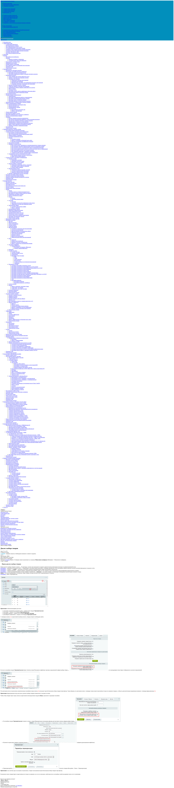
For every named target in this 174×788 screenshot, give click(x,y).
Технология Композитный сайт (10, 16)
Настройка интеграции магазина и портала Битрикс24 (21, 428)
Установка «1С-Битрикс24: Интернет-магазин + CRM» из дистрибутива (28, 437)
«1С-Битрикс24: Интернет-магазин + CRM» (16, 432)
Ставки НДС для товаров (17, 287)
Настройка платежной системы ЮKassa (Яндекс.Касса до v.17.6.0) (26, 268)
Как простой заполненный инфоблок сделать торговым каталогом (24, 119)
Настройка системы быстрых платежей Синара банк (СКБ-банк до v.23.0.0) (28, 274)
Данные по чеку (15, 374)
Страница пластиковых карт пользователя (18, 417)
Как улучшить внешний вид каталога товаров (16, 404)
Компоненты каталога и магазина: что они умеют (14, 401)
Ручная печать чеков (10, 394)
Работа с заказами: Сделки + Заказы (17, 447)
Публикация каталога (11, 93)
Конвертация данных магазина (13, 188)
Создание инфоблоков (14, 481)
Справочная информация (12, 44)
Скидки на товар (13, 158)
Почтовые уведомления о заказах (16, 216)
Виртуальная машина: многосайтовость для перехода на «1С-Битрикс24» (28, 441)
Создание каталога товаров (12, 477)
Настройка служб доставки (17, 255)
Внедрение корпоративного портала (11, 31)
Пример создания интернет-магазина (11, 458)
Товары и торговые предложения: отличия (18, 77)
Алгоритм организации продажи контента (21, 344)
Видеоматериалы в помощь (12, 45)
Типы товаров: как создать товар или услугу (19, 76)
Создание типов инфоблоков (15, 480)
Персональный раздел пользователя (14, 406)
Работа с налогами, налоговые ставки (20, 286)
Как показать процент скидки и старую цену (21, 155)
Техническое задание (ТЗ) (12, 462)
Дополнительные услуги (17, 253)
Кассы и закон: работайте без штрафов (12, 353)
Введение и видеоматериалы (12, 459)
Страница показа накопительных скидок (18, 416)
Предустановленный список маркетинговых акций (21, 134)
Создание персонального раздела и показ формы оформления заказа (27, 349)
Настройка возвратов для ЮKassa (22, 282)
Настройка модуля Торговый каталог (17, 466)
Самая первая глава (7, 43)
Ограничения (14, 254)
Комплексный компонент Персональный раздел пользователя (23, 409)
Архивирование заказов (14, 209)
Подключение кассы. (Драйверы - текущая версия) (23, 378)
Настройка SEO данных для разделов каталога (19, 486)
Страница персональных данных (16, 412)
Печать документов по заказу (15, 195)
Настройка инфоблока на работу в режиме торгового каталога (23, 74)
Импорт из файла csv (13, 302)
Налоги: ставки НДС (13, 475)
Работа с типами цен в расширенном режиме (21, 243)
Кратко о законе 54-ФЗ (11, 355)
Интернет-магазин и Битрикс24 (10, 423)
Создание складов (13, 502)
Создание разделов (13, 485)
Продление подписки (14, 325)
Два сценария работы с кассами (13, 356)
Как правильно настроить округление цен (15, 185)
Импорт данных (15, 304)
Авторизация (4, 39)
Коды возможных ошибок (17, 388)
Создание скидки (13, 493)
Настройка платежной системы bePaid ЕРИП (21, 277)
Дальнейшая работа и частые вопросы (17, 430)
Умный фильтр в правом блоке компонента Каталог (21, 123)
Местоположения (13, 227)
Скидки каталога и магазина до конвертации (16, 157)
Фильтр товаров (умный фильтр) (13, 94)
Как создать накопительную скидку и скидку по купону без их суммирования (29, 148)
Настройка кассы (15, 382)
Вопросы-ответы (10, 398)
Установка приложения (16, 380)
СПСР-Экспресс (18, 259)
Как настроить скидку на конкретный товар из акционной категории (27, 147)
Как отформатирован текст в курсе (14, 47)
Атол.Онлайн (14, 362)
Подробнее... (3, 568)
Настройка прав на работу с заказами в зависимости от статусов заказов (25, 468)
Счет (12, 279)
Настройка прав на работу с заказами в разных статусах (24, 350)
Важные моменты (15, 448)
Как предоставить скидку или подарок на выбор (22, 150)
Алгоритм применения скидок (16, 136)
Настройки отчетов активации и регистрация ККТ (26, 365)
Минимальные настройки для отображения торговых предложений (27, 82)
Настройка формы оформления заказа (17, 446)
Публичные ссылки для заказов (16, 214)
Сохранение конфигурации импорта (19, 306)
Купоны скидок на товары (17, 162)
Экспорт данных (10, 504)
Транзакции (11, 318)
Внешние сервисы (15, 234)
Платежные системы (13, 264)
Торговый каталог (7, 69)
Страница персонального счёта (16, 410)
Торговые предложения (14, 79)
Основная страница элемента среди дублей (16, 403)
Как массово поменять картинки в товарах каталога (21, 120)
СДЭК (15, 258)
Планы (10, 313)
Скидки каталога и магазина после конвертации (17, 131)
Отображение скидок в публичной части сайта (19, 153)
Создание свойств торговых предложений (18, 484)
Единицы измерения (13, 290)
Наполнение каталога (11, 75)
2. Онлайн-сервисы (13, 360)
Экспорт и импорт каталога (15, 295)
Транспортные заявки (14, 205)
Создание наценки (15, 474)
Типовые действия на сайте (12, 52)
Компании (11, 249)
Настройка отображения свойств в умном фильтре (20, 97)
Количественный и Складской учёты (17, 104)
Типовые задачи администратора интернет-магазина (18, 49)
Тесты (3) (5, 507)
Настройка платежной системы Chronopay (21, 275)
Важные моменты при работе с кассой (23, 367)
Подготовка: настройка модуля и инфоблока (16, 71)
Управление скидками (16, 160)
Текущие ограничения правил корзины (15, 175)
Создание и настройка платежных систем (21, 265)
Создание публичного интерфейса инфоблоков (22, 347)
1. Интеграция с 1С (13, 358)
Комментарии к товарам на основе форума (18, 121)
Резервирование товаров (14, 107)
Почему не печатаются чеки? (18, 373)
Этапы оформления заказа (15, 211)
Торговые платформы (14, 244)
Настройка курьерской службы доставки (20, 497)
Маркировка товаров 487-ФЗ (12, 218)
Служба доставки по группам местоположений (25, 261)
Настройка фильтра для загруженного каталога (20, 101)
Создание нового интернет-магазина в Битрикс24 (23, 439)
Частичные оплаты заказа (17, 199)
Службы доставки (13, 250)
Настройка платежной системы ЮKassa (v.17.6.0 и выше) (24, 266)
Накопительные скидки (14, 168)
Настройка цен (12, 471)
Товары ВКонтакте (15, 245)
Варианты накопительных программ (19, 172)
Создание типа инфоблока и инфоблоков (20, 346)
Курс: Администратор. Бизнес (7, 1)
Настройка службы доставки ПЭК (19, 496)
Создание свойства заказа (15, 500)
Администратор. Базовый (9, 8)
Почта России (17, 260)
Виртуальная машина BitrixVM (10, 27)
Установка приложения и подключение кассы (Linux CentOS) (25, 383)
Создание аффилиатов (14, 314)
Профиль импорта (13, 297)
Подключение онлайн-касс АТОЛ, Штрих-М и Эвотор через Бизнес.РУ (28, 368)
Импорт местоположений (17, 236)
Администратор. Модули (9, 10)
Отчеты (8, 329)
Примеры (8, 117)
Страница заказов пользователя (16, 411)
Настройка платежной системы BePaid (20, 276)
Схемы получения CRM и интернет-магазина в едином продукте (26, 436)
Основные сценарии (16, 449)
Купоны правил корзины (17, 167)
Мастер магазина (13, 222)
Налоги (10, 285)
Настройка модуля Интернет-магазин (17, 476)
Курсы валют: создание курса (13, 61)
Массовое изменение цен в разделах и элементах (17, 114)
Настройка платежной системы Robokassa (21, 269)
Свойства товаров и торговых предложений (19, 86)
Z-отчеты (13, 385)
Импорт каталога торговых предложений (21, 308)
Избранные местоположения (18, 232)
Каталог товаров (10, 187)
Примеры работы (10, 336)
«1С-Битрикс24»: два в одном (15, 433)
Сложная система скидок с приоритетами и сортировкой (24, 152)
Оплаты (10, 196)
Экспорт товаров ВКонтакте (20, 248)
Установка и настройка (8, 5)
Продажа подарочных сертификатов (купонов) (22, 141)
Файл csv (13, 303)
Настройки (14, 339)
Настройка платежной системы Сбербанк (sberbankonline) (24, 272)
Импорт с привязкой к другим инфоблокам (21, 307)
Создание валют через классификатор (17, 60)
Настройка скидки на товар (17, 161)
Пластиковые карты (13, 326)
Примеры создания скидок (15, 144)
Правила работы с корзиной (15, 135)
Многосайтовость (7, 19)
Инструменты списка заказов (18, 452)
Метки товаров (12, 88)
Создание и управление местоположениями (21, 228)
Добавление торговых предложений (19, 80)
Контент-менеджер (7, 3)
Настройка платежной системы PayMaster (21, 271)
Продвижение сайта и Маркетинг (11, 4)
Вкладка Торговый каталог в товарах (17, 85)
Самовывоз (16, 263)
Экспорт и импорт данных (12, 293)
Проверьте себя (9, 66)
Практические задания (11, 67)
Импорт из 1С (12, 299)
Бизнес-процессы (7, 34)
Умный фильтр (12, 96)
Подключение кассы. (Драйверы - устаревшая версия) (23, 379)
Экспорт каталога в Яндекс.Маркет (17, 298)
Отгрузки (11, 200)
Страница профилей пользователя (17, 414)
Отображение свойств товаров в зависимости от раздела (22, 87)
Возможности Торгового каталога (14, 70)
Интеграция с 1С (7, 12)
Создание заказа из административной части (19, 191)
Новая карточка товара (14, 443)
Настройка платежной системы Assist (20, 270)
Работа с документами (16, 110)
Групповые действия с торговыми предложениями (23, 83)
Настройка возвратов (16, 280)
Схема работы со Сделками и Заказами (20, 450)
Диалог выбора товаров (11, 112)
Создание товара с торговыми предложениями (22, 490)
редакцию (7, 559)
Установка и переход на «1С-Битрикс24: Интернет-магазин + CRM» (24, 434)
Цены (10, 238)
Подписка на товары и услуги (13, 113)
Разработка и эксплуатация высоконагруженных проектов (16, 22)
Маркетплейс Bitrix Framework (10, 17)
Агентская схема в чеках (11, 396)
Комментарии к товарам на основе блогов (18, 338)
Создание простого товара (17, 489)
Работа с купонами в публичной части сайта (21, 140)
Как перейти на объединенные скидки (18, 133)
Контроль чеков (9, 393)
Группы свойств (12, 225)
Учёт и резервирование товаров (13, 103)
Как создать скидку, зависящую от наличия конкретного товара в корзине (28, 145)
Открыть (3, 509)
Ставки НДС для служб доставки (19, 288)
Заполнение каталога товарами (16, 487)
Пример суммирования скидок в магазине (18, 173)
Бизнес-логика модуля (11, 183)
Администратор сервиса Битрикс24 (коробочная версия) (16, 29)
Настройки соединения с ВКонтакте (22, 247)
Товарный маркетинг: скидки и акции (12, 129)
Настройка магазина (10, 220)
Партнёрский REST (7, 36)
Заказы (7, 189)
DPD (15, 257)
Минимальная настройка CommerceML (18, 427)
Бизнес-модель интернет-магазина (14, 334)
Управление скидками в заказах (16, 194)
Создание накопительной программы (20, 171)
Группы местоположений (17, 230)
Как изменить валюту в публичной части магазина (18, 65)
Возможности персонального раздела (17, 407)
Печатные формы (13, 291)
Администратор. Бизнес (8, 11)
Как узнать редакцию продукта (13, 53)
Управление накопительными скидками (20, 169)
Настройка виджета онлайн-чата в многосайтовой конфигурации (26, 442)
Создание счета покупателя (15, 501)
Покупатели (9, 322)
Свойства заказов (13, 226)
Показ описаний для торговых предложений (16, 419)
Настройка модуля (10, 184)
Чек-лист (11, 221)
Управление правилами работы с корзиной (21, 164)
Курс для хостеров (7, 25)
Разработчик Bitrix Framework (10, 15)
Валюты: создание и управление (16, 59)
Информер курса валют (11, 63)
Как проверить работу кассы (12, 390)
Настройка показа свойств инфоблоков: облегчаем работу (22, 91)
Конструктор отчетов (14, 331)
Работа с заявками (15, 207)
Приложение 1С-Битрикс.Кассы (18, 377)
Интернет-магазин (7, 180)
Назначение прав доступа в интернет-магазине (17, 335)
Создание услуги (13, 90)
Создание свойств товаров (15, 482)
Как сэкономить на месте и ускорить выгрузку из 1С (21, 301)
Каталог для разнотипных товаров (14, 115)
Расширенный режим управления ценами (18, 92)
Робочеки (13, 369)
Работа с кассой (15, 384)
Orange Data (14, 361)
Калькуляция (12, 315)
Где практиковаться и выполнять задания (15, 48)
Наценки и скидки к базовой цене (19, 242)
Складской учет (12, 108)
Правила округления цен (17, 241)
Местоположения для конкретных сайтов (21, 231)
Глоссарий (5, 54)
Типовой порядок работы (12, 460)
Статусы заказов (12, 284)
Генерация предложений (17, 81)
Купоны (10, 137)
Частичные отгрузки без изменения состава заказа (23, 202)
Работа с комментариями (17, 340)
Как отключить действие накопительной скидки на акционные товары (27, 146)
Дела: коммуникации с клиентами (17, 444)
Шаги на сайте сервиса (19, 363)
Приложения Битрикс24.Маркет (10, 33)
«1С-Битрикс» (19, 785)
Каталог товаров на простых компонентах (18, 118)
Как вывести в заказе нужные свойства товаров (20, 193)
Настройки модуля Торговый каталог (17, 72)
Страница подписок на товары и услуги (18, 415)
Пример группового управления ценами (18, 125)
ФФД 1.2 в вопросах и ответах (18, 372)
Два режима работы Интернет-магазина (15, 130)
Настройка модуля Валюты (12, 463)
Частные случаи (9, 506)
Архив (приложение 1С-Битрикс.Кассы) (18, 376)
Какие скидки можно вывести (18, 156)
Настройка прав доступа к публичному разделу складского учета (24, 454)
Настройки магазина (11, 492)
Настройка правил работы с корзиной (20, 166)
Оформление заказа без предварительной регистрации (18, 420)
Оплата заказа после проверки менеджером (19, 215)
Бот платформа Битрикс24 (9, 32)
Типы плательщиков (13, 223)
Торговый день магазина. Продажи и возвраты (17, 392)
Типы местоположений (16, 233)
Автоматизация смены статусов (16, 212)
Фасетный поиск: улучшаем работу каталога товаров (18, 102)
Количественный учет (14, 106)
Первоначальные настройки (12, 464)
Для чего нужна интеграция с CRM (17, 426)
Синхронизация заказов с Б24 (13, 431)
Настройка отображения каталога (16, 491)
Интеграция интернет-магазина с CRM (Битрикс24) (18, 425)
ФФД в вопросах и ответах (17, 389)
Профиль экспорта (13, 296)
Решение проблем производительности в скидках (17, 177)
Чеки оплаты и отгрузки (11, 395)
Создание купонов (15, 139)
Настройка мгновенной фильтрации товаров (19, 98)
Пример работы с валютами (12, 64)
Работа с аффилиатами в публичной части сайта (20, 319)
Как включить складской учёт (18, 109)
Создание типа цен (15, 473)
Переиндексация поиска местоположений (21, 237)
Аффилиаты (9, 311)
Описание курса (7, 42)
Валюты (5, 55)
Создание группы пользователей (19, 345)
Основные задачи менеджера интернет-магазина (17, 50)
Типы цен (13, 239)
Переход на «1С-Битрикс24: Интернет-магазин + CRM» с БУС (25, 438)
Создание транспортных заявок (18, 206)
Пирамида (11, 317)
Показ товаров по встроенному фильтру (15, 405)
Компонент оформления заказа (16, 210)
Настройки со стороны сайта (21, 366)
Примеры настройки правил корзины (14, 174)
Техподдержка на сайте (14, 341)
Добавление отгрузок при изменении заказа (21, 204)
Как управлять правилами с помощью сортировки (23, 151)
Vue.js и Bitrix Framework (9, 20)
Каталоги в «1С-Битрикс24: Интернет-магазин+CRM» (24, 453)
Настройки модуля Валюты (12, 56)
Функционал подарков (14, 142)
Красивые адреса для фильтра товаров (17, 99)
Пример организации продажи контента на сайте (20, 342)
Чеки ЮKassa (14, 371)
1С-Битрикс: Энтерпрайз (9, 21)
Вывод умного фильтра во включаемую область (20, 124)
